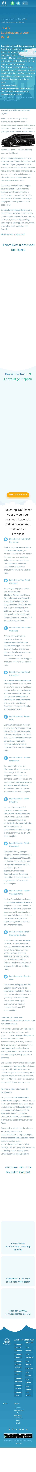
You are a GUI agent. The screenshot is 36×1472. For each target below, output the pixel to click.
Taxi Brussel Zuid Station (28, 1391)
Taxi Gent (29, 1368)
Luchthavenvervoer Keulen (18, 1372)
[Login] (18, 3)
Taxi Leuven (28, 1374)
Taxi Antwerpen (29, 1356)
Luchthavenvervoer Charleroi (18, 1356)
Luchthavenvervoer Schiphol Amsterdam (18, 1364)
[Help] (12, 3)
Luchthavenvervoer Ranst (14, 210)
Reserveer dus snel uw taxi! (13, 234)
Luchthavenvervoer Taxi (11, 19)
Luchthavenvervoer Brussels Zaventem (18, 1347)
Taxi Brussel (28, 1349)
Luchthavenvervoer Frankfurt (18, 1386)
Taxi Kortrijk (28, 1381)
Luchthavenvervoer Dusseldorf (18, 1379)
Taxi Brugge (28, 1363)
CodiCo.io (18, 1443)
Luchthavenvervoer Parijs (18, 1393)
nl (24, 3)
